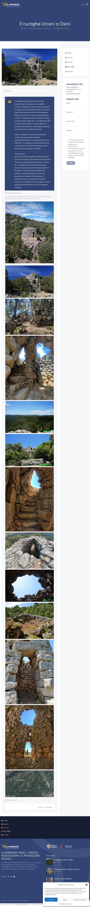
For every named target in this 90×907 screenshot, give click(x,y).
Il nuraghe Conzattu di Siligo (63, 860)
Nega (64, 900)
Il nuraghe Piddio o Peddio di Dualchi (66, 869)
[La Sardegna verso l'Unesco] (11, 4)
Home (25, 28)
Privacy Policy (69, 903)
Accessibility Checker (22, 904)
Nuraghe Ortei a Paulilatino (63, 879)
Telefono (69, 130)
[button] (86, 885)
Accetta (51, 900)
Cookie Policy (62, 903)
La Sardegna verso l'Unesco (21, 900)
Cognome (69, 112)
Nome (68, 103)
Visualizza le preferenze (79, 900)
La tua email (70, 121)
